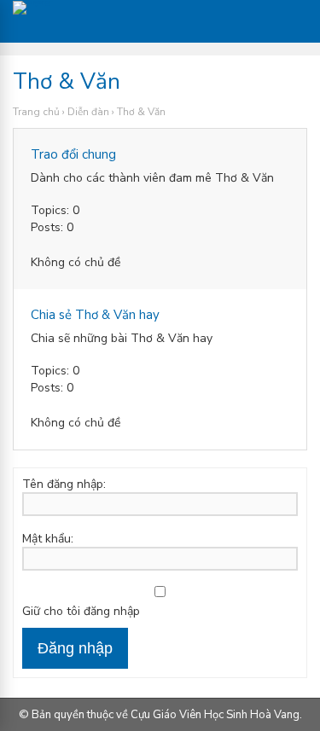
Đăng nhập (75, 648)
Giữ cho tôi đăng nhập (81, 611)
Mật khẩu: (47, 539)
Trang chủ (36, 112)
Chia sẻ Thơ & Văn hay (95, 314)
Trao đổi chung (73, 154)
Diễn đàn (88, 112)
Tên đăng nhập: (64, 484)
